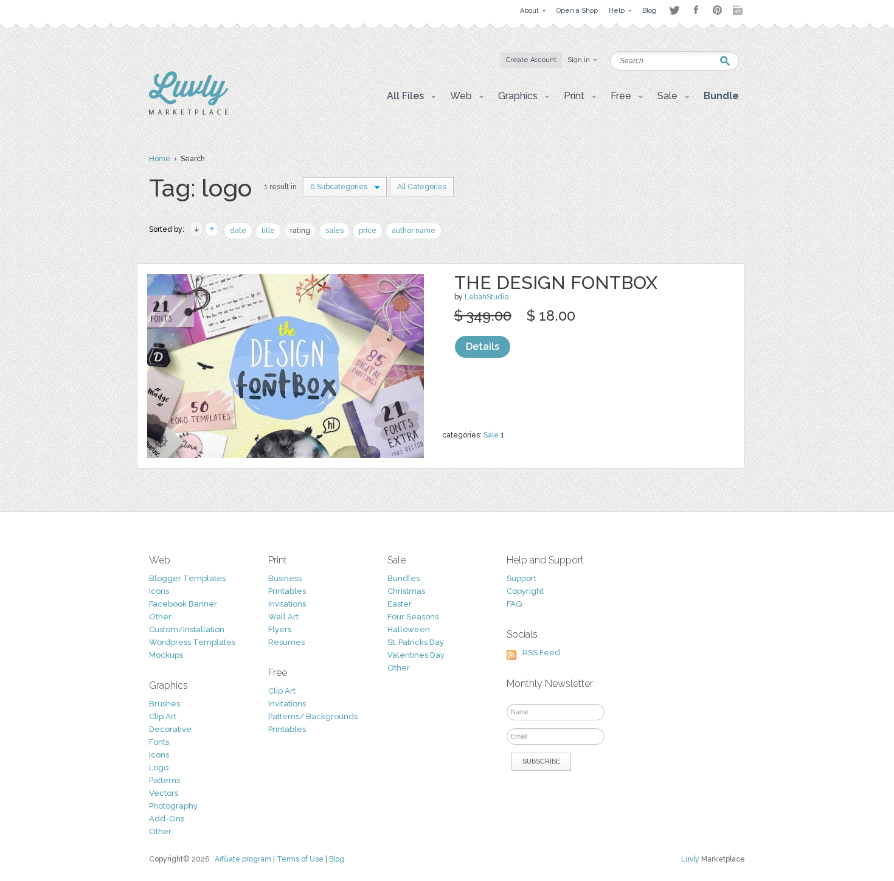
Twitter (674, 10)
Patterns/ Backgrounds (313, 716)
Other (160, 616)
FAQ (514, 603)
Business (285, 578)
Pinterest (717, 10)
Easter (399, 603)
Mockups (166, 655)
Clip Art (162, 716)
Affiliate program (243, 859)
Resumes (286, 642)
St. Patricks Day (415, 642)
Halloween (408, 629)
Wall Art (283, 616)
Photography (173, 805)
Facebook (696, 10)
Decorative (170, 729)
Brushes (164, 703)
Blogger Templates (187, 578)
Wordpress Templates (192, 642)
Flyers (279, 629)
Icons (159, 591)
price (367, 230)
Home (159, 159)
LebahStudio (486, 297)
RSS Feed (541, 652)
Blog (336, 859)
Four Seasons (412, 616)
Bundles (403, 578)
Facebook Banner (183, 603)
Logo (158, 767)
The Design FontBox (555, 282)
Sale (491, 435)
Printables (287, 591)
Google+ (739, 10)
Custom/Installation (186, 629)
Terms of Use (300, 859)
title (268, 230)
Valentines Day (416, 655)
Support (521, 578)
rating (300, 230)
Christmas (406, 591)
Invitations (287, 603)
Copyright (525, 591)
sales (334, 230)
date (238, 230)
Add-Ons (166, 818)
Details (482, 346)
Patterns (164, 780)
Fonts (159, 742)
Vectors (163, 793)
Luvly (690, 859)
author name (413, 230)
